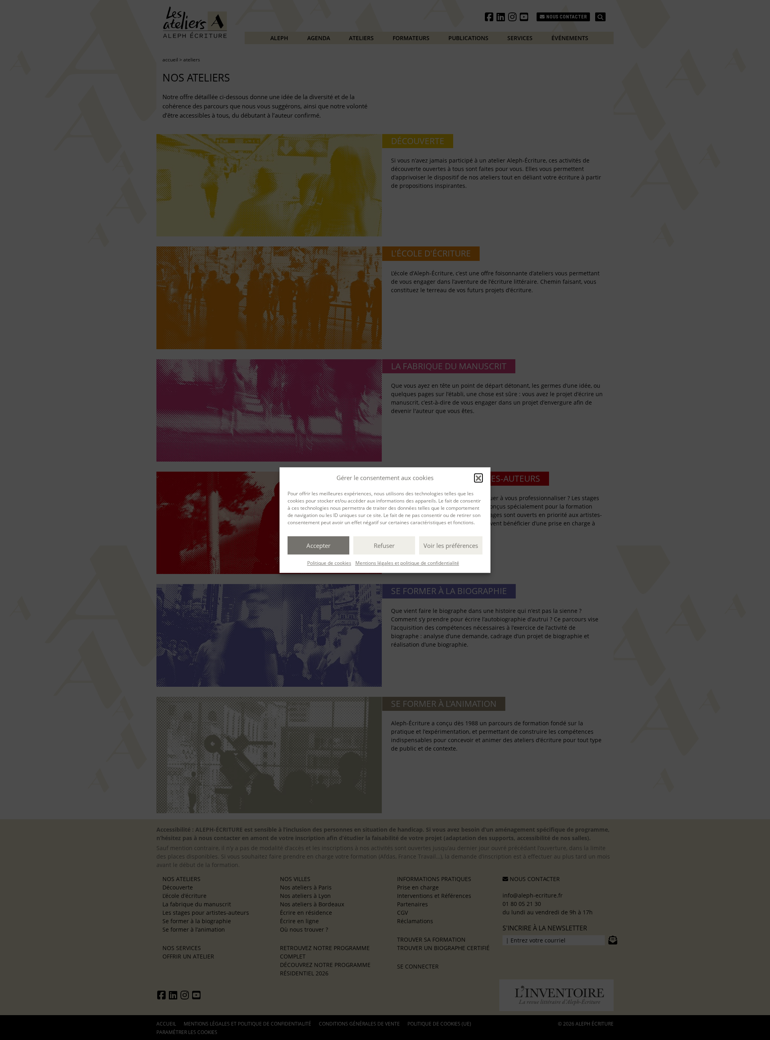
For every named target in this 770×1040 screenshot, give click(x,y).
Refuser (384, 545)
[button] (478, 478)
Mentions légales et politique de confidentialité (407, 563)
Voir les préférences (451, 545)
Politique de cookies (329, 563)
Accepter (318, 545)
